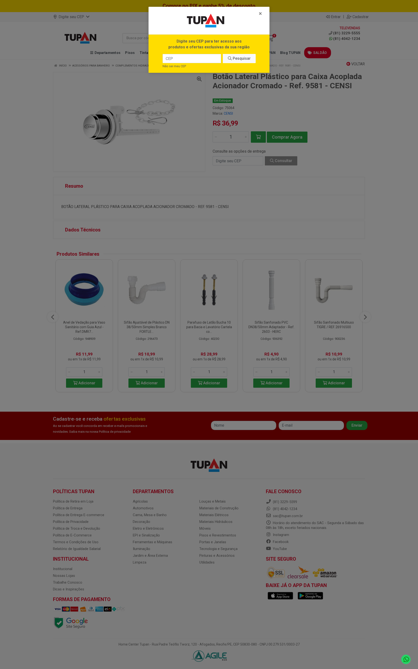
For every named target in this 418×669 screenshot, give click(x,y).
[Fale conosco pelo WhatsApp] (406, 659)
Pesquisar (241, 58)
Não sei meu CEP (174, 66)
